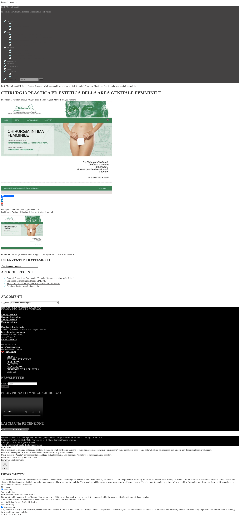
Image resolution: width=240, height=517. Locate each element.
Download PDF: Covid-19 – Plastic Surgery (31, 58)
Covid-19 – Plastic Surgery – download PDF (31, 42)
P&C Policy (11, 71)
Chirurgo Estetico (49, 254)
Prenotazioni (12, 66)
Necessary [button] (5, 487)
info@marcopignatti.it (10, 347)
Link (8, 32)
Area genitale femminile (23, 254)
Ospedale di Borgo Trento (12, 327)
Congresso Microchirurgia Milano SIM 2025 (26, 281)
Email (4, 384)
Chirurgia (11, 21)
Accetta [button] (33, 457)
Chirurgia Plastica (20, 24)
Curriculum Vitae (20, 50)
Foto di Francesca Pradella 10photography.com (21, 445)
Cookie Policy (18, 77)
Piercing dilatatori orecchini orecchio (23, 286)
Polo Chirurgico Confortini (13, 332)
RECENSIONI (13, 362)
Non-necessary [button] (7, 504)
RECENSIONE (15, 429)
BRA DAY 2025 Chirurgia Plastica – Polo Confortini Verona (33, 283)
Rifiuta (27, 457)
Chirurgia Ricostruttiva (11, 317)
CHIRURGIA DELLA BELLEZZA (23, 369)
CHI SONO (12, 357)
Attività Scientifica (21, 45)
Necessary (7, 489)
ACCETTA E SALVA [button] (11, 514)
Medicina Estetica (66, 254)
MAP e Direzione (9, 339)
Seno (14, 29)
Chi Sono (10, 48)
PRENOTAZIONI (15, 367)
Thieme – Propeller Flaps (23, 40)
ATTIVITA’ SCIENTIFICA (19, 359)
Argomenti (6, 302)
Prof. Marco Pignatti (10, 7)
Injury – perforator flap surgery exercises (32, 37)
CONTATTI (12, 364)
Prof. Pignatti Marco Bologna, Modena (59, 100)
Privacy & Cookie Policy (12, 457)
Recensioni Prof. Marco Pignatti (26, 56)
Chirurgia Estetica (20, 27)
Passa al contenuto (9, 2)
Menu (3, 16)
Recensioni (11, 61)
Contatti (10, 64)
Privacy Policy (19, 74)
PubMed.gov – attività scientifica (27, 35)
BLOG (9, 69)
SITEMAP (11, 372)
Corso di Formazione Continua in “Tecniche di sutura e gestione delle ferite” (40, 278)
